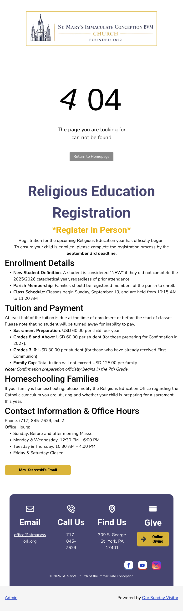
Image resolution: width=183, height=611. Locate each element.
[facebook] (128, 566)
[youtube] (142, 566)
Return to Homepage (91, 156)
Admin (11, 598)
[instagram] (156, 566)
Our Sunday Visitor (160, 598)
